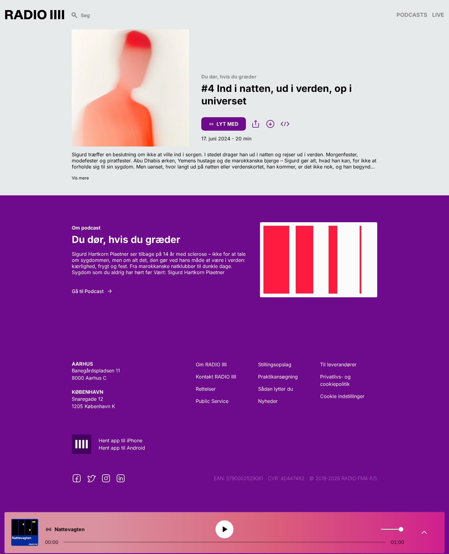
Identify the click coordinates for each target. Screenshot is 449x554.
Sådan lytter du (275, 389)
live (438, 15)
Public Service (212, 401)
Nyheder (268, 401)
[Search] (230, 15)
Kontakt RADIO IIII (216, 377)
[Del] (256, 124)
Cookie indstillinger (342, 396)
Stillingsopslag (274, 364)
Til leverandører (338, 364)
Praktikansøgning (278, 377)
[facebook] (77, 478)
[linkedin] (121, 478)
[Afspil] (224, 529)
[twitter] (91, 478)
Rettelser (206, 389)
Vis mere (80, 178)
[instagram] (106, 478)
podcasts (411, 15)
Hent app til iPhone (120, 440)
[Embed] (285, 124)
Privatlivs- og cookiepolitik (335, 380)
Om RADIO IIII (211, 364)
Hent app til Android (122, 448)
